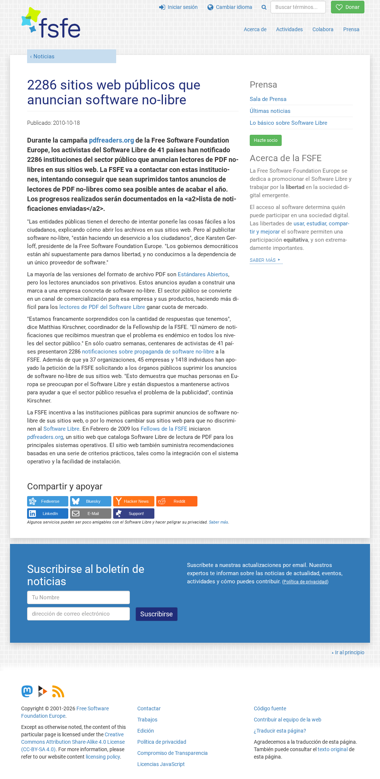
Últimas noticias (270, 111)
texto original (333, 749)
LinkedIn (50, 513)
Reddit (179, 501)
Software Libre (61, 429)
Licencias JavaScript (161, 764)
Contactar (149, 708)
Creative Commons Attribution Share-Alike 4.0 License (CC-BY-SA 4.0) (73, 741)
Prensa (351, 29)
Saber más (218, 522)
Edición (145, 731)
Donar (351, 7)
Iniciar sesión (181, 7)
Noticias (44, 56)
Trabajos (147, 720)
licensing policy (103, 757)
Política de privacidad (161, 742)
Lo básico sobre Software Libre (288, 123)
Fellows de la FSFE (164, 429)
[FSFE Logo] (51, 23)
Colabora (323, 29)
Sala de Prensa (268, 99)
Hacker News (136, 501)
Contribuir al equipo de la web (287, 720)
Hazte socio (266, 140)
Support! (136, 513)
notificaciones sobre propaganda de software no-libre (148, 351)
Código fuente (270, 708)
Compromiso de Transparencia (172, 753)
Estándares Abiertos (203, 274)
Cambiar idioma (232, 7)
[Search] (264, 7)
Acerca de (255, 29)
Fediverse (50, 501)
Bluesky (93, 501)
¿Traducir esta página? (280, 731)
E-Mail (93, 513)
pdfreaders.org (111, 140)
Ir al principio (349, 652)
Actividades (289, 29)
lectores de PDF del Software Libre (102, 307)
